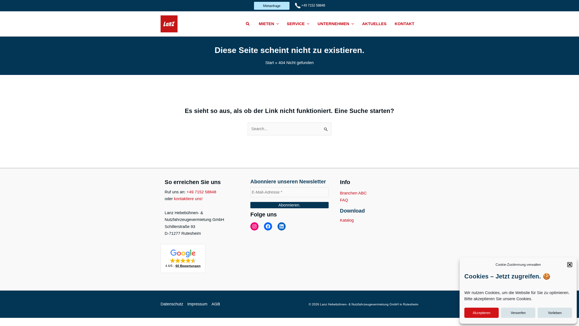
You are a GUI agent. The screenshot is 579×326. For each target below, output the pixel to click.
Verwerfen (518, 313)
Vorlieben (555, 313)
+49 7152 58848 (201, 192)
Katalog (347, 220)
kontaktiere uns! (188, 199)
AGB (215, 304)
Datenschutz (172, 304)
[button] (569, 264)
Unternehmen (333, 24)
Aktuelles (374, 24)
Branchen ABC (353, 193)
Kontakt (404, 24)
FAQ (344, 200)
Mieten (266, 24)
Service (296, 24)
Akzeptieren (481, 313)
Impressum (197, 304)
